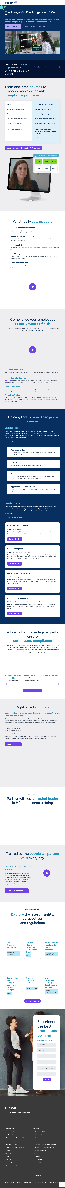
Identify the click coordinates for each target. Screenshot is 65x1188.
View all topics (10, 1150)
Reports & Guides (11, 1163)
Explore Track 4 (15, 613)
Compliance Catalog (40, 1131)
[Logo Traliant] (11, 2)
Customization (39, 1135)
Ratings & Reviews (40, 1163)
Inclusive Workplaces (12, 1141)
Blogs (7, 1156)
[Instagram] (12, 1108)
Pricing (36, 1141)
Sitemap (57, 1182)
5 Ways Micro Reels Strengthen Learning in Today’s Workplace (12, 984)
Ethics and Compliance (12, 1144)
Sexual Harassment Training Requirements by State (51, 982)
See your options (13, 744)
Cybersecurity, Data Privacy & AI (15, 1147)
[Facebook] (9, 1108)
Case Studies (10, 1169)
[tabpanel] (13, 670)
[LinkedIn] (6, 1108)
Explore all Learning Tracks (15, 517)
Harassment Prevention (13, 1131)
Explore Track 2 (15, 564)
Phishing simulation (13, 389)
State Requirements (12, 1166)
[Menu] (58, 2)
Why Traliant (38, 1159)
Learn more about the (23, 148)
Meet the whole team (32, 691)
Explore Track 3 (14, 589)
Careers (37, 1169)
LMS (36, 1138)
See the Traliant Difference (35, 26)
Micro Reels (8, 380)
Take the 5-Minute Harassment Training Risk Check (31, 947)
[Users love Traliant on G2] (32, 1120)
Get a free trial (13, 26)
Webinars (8, 1159)
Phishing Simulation (40, 1150)
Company (37, 1156)
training (9, 372)
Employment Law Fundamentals (15, 1138)
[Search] (55, 2)
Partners (37, 1172)
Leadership (38, 1166)
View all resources (32, 1001)
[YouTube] (14, 1108)
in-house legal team (44, 397)
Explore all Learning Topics (15, 442)
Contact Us (38, 1175)
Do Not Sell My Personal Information (43, 1182)
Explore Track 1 (14, 539)
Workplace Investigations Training (44, 1147)
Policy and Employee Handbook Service (46, 1144)
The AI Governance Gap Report (12, 945)
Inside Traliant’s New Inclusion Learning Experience (51, 946)
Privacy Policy (27, 1182)
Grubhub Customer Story (30, 980)
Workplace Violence (11, 1135)
